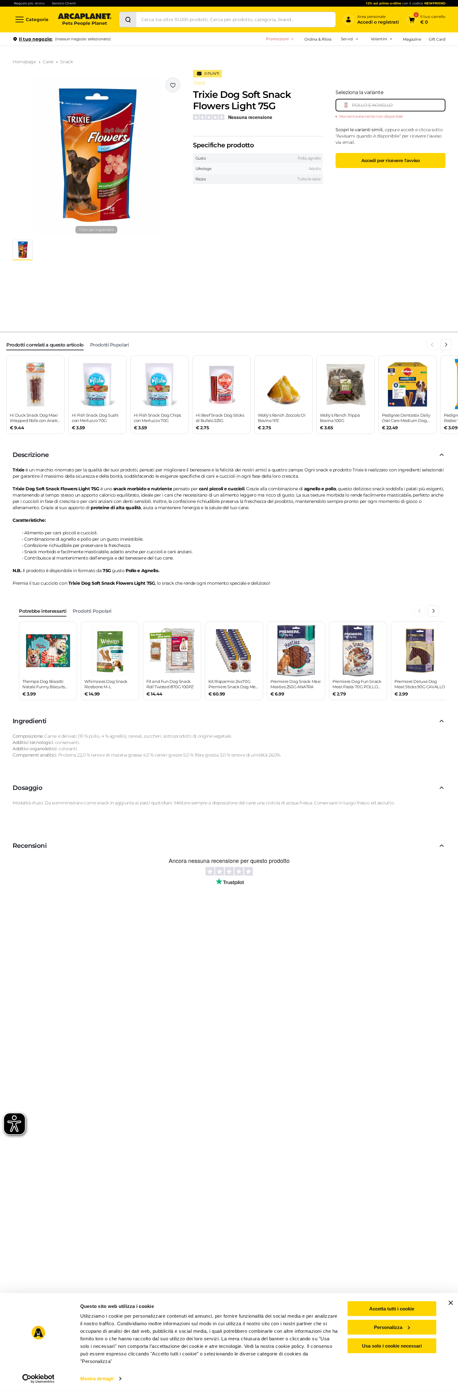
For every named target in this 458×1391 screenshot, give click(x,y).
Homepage (24, 62)
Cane (48, 62)
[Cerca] (127, 19)
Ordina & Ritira (318, 39)
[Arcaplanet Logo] (84, 19)
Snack (66, 62)
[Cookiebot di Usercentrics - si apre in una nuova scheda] (38, 1378)
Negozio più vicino (29, 3)
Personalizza (388, 1327)
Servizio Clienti (64, 3)
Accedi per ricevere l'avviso (390, 160)
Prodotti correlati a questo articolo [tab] (45, 345)
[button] (96, 156)
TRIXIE (199, 83)
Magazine (412, 39)
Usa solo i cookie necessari (392, 1345)
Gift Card (437, 39)
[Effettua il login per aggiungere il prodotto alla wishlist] (172, 85)
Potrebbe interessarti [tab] (42, 611)
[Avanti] (446, 344)
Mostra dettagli (97, 1378)
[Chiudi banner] (451, 1303)
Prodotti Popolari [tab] (109, 345)
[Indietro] (432, 344)
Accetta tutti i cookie (391, 1308)
